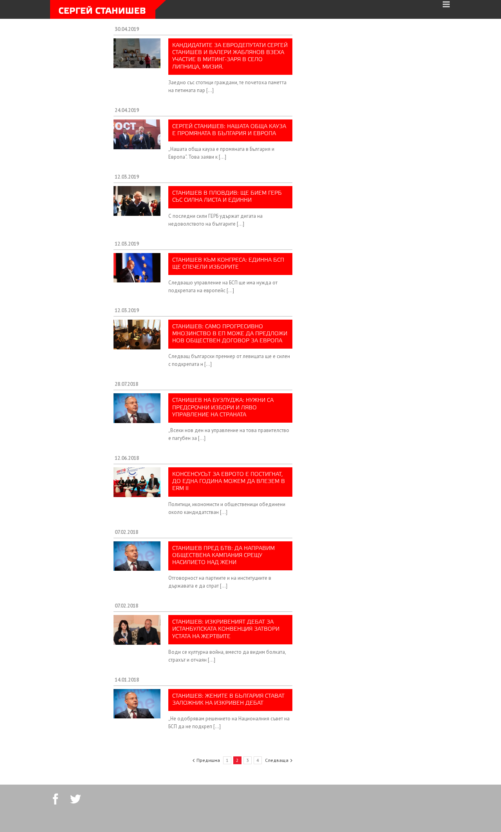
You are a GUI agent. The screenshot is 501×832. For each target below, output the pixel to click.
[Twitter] (75, 799)
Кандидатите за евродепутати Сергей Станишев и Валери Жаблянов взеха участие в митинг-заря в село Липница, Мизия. (230, 56)
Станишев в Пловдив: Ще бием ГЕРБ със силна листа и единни (227, 196)
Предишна (208, 760)
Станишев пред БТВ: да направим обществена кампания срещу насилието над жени (223, 556)
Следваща (276, 760)
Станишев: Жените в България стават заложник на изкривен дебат (228, 699)
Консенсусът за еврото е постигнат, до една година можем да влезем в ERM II (228, 482)
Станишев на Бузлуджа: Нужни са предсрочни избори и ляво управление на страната (223, 408)
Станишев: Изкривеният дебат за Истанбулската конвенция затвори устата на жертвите (225, 629)
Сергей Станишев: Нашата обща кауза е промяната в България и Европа (229, 130)
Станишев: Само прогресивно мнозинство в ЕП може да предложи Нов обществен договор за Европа (229, 334)
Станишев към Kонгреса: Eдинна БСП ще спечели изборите (228, 263)
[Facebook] (55, 799)
